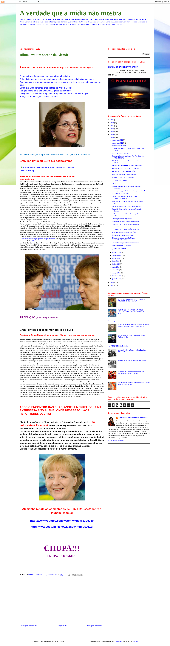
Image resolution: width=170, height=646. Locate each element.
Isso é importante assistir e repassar (120, 321)
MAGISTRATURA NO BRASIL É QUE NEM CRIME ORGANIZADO (126, 197)
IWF (33, 241)
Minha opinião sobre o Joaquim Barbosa (125, 222)
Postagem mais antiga (94, 626)
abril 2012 (115, 270)
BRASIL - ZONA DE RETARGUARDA (123, 67)
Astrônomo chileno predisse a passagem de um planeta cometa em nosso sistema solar (134, 325)
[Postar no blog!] (75, 575)
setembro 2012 (117, 255)
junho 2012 (116, 264)
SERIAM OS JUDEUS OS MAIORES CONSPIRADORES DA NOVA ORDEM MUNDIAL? (131, 311)
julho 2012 (116, 261)
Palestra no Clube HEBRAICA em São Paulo (127, 165)
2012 (112, 137)
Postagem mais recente (29, 626)
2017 (112, 123)
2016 (112, 126)
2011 (112, 282)
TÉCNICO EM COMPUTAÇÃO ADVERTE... (126, 229)
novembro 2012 (117, 143)
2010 (112, 285)
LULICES (115, 183)
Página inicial (62, 626)
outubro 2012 (117, 252)
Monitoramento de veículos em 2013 (124, 232)
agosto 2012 (116, 258)
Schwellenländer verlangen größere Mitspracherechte (37, 239)
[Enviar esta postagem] (68, 575)
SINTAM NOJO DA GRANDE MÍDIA (124, 171)
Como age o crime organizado (122, 219)
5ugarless (119, 641)
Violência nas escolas (119, 145)
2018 (112, 120)
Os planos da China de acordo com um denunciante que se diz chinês (131, 372)
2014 (112, 131)
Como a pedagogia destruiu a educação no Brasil (128, 191)
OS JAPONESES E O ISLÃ (121, 194)
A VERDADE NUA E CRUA (118, 346)
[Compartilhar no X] (77, 575)
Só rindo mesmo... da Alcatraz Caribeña (125, 168)
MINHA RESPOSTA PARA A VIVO (123, 177)
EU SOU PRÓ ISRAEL (119, 180)
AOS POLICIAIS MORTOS (121, 153)
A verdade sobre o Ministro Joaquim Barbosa (127, 206)
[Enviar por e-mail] (73, 575)
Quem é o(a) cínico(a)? (119, 249)
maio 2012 (116, 267)
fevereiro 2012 (117, 276)
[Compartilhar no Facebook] (79, 575)
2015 (112, 129)
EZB (70, 199)
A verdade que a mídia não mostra (70, 13)
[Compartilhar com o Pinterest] (81, 575)
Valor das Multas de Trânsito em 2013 (124, 174)
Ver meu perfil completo (116, 440)
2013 (112, 134)
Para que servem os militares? (122, 246)
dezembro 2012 (117, 140)
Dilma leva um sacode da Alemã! (123, 235)
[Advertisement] (62, 602)
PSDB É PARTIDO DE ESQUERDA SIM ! (132, 361)
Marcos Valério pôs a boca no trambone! (125, 243)
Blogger (135, 641)
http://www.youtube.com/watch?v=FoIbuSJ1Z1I (62, 526)
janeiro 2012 (116, 279)
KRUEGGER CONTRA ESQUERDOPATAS (133, 418)
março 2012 (116, 273)
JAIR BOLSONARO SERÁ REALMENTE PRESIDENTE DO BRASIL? (131, 300)
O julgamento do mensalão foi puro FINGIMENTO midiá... (123, 239)
